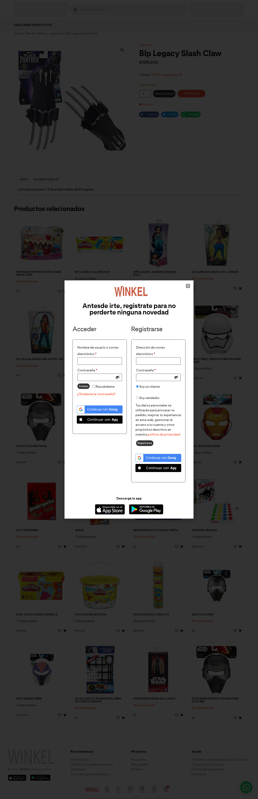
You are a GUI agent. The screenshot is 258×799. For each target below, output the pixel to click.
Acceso (83, 386)
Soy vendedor (149, 398)
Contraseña (95, 369)
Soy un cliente (149, 387)
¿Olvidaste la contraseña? (96, 394)
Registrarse (144, 443)
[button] (187, 285)
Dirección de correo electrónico (154, 350)
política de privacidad (164, 434)
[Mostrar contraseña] (117, 377)
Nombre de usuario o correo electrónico (98, 350)
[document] (129, 399)
